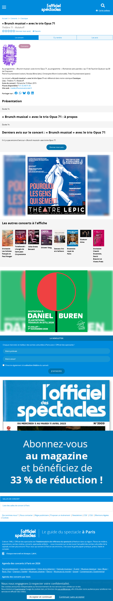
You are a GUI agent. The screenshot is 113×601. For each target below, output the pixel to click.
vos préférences (63, 589)
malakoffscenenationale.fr (21, 88)
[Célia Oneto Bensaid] (33, 237)
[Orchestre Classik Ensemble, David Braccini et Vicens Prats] (98, 238)
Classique (76, 78)
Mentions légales (102, 515)
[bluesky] (24, 93)
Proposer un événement (60, 515)
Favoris (37, 31)
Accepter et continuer (40, 596)
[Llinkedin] (32, 93)
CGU (91, 515)
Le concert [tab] (19, 37)
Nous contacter (26, 515)
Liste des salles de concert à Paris (16, 505)
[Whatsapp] (20, 93)
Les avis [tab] (95, 37)
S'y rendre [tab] (57, 37)
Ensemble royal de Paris (71, 251)
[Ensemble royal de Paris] (72, 238)
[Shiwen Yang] (46, 237)
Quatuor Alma (83, 240)
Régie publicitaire (42, 515)
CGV (85, 515)
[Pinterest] (28, 93)
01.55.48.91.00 (25, 85)
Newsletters (77, 515)
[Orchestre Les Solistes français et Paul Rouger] (7, 238)
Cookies (5, 517)
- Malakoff (13, 27)
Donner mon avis (56, 147)
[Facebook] (16, 93)
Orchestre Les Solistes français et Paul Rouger (7, 253)
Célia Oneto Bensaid (33, 247)
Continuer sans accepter (72, 596)
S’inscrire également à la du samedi (26, 365)
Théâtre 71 (11, 80)
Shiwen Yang (46, 247)
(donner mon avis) (23, 31)
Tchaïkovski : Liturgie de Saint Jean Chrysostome (20, 250)
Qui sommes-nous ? (10, 515)
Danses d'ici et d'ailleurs (59, 250)
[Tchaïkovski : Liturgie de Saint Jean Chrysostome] (20, 236)
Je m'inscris (56, 371)
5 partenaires (20, 589)
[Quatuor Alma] (85, 233)
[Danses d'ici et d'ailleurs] (59, 238)
